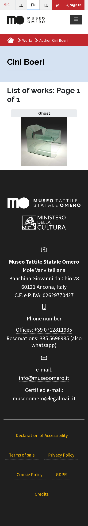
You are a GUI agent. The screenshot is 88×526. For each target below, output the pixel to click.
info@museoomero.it (44, 378)
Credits (42, 494)
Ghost (44, 113)
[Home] (26, 19)
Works (27, 40)
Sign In (75, 5)
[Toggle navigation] (76, 19)
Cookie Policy (29, 474)
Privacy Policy (61, 455)
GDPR (61, 474)
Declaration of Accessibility (42, 435)
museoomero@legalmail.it (44, 398)
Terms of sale (22, 455)
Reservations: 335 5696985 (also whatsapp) (44, 342)
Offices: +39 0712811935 (44, 329)
